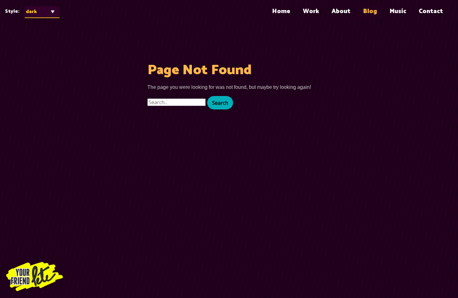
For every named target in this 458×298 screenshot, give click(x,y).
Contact (431, 11)
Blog (370, 11)
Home (281, 11)
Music (397, 11)
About (341, 11)
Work (311, 11)
